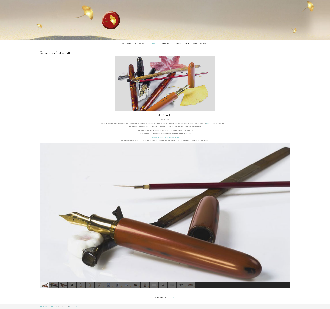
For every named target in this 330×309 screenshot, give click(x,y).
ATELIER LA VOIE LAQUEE (129, 43)
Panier (195, 43)
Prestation (152, 43)
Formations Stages (166, 43)
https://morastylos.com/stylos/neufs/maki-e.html (165, 137)
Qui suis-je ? (142, 43)
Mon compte (204, 43)
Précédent (160, 297)
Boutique (187, 43)
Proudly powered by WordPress (48, 306)
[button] (42, 212)
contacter (209, 123)
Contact (179, 43)
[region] (165, 215)
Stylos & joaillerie (165, 114)
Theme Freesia (73, 306)
